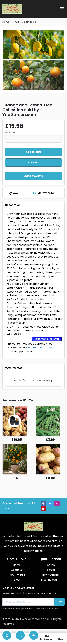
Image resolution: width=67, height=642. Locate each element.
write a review (41, 380)
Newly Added (50, 575)
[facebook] (43, 503)
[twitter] (50, 503)
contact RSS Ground (41, 347)
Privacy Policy (50, 608)
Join (59, 601)
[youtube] (43, 508)
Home (6, 21)
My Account (47, 639)
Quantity (10, 132)
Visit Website (45, 193)
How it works (17, 575)
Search (50, 565)
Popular (50, 570)
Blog (17, 580)
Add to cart (33, 152)
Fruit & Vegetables (25, 21)
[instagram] (57, 503)
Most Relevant (50, 580)
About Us (17, 570)
